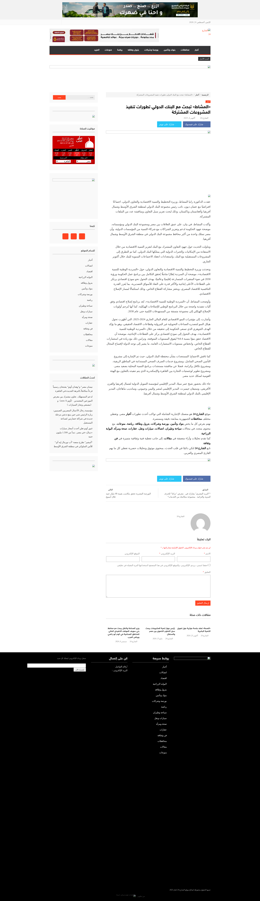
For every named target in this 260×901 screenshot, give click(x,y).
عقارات (133, 428)
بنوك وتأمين (169, 50)
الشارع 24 (204, 118)
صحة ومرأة (120, 428)
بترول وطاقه (133, 50)
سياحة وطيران (174, 428)
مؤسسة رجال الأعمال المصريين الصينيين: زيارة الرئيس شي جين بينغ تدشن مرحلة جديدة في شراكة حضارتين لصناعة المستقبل (73, 416)
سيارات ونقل (146, 428)
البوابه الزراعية (86, 277)
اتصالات (159, 428)
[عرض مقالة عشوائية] (55, 50)
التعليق (206, 572)
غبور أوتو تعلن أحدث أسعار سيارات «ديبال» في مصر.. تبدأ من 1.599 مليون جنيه (74, 432)
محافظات (185, 50)
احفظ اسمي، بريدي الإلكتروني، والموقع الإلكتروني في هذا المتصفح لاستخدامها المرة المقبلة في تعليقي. (162, 565)
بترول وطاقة (142, 423)
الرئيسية (205, 50)
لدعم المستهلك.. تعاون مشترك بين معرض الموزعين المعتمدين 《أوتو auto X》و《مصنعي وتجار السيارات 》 (73, 400)
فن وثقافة (88, 328)
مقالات (89, 340)
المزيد (96, 50)
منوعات (108, 50)
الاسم (207, 553)
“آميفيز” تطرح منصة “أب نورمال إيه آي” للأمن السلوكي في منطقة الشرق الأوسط (73, 444)
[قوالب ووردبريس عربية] (126, 896)
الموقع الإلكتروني (132, 553)
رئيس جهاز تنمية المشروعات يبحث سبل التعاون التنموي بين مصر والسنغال (160, 631)
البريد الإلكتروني (167, 553)
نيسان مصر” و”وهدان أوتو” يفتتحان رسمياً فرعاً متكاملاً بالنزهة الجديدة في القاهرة (73, 389)
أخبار (197, 50)
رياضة (119, 50)
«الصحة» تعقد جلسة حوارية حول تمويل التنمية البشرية (193, 630)
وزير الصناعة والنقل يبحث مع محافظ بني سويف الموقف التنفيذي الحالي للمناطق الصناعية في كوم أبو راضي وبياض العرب (123, 633)
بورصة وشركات (151, 50)
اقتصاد (89, 271)
